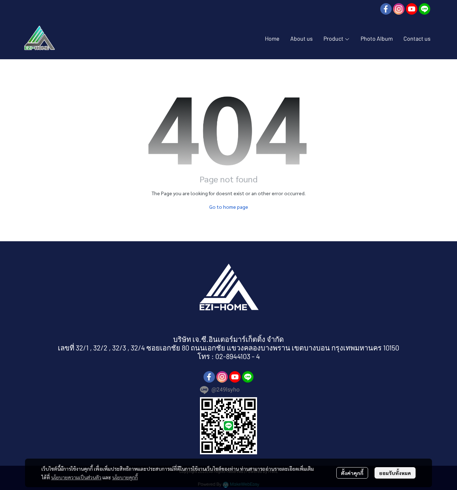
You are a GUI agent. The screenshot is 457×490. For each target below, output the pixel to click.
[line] (424, 9)
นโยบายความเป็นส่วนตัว (76, 477)
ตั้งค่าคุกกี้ (352, 473)
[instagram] (399, 9)
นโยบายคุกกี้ (125, 477)
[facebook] (386, 9)
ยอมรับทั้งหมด (395, 473)
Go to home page (228, 206)
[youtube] (411, 9)
